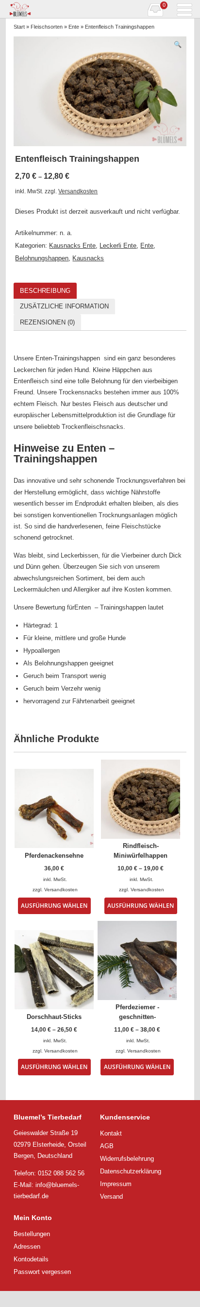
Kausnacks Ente (72, 245)
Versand (111, 1196)
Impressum (116, 1184)
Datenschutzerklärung (130, 1171)
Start (19, 27)
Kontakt (111, 1133)
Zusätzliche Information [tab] (64, 306)
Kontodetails (31, 1259)
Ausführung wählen (54, 905)
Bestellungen (32, 1234)
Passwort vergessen (42, 1271)
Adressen (27, 1246)
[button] (178, 44)
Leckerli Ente (118, 245)
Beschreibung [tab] (45, 290)
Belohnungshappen (41, 258)
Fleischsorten (47, 27)
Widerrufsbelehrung (127, 1158)
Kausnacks (88, 258)
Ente (73, 27)
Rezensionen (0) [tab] (47, 322)
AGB (107, 1146)
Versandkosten (78, 191)
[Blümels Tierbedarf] (53, 9)
